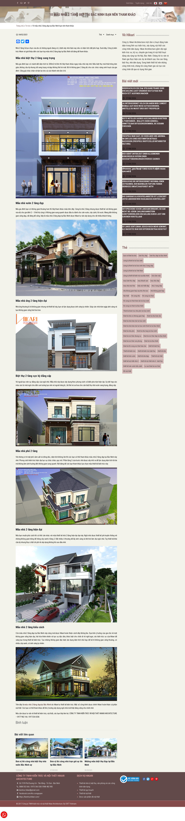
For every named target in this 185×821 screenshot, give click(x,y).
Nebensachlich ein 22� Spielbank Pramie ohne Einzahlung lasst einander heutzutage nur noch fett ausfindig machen (143, 91)
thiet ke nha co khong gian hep (134, 316)
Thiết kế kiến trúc (129, 351)
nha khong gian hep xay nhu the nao (135, 291)
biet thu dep (143, 256)
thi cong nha (135, 296)
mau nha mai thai (129, 286)
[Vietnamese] (165, 3)
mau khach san (143, 281)
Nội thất (126, 296)
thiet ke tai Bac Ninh (151, 341)
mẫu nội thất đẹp (143, 286)
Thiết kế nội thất (157, 356)
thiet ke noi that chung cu (132, 336)
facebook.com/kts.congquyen (31, 793)
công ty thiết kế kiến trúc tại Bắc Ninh (136, 276)
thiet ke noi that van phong (132, 341)
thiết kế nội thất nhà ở (130, 361)
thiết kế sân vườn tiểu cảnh (132, 366)
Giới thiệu (129, 3)
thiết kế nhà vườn (129, 356)
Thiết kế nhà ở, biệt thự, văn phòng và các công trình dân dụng (97, 785)
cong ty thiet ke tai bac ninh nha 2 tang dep (138, 266)
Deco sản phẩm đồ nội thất (89, 797)
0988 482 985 (47, 787)
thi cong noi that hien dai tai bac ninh (136, 301)
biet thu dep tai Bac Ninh (158, 256)
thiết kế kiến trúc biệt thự (146, 351)
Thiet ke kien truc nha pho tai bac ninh (136, 311)
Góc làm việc (156, 276)
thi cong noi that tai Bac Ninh (133, 306)
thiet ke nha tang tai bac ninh (147, 331)
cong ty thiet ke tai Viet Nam (133, 271)
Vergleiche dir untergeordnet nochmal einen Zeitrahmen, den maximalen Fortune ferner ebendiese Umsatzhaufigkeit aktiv (143, 184)
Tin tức (28, 26)
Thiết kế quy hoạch (86, 790)
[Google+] (21, 3)
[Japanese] (155, 3)
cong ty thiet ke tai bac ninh (132, 261)
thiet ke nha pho (128, 331)
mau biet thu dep (129, 281)
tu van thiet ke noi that (152, 366)
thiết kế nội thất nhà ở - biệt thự (152, 361)
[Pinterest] (28, 3)
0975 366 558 (36, 787)
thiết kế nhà (162, 351)
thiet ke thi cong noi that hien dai (134, 346)
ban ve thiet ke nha (129, 256)
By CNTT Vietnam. (70, 804)
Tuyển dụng (139, 3)
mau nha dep (154, 281)
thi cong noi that (148, 296)
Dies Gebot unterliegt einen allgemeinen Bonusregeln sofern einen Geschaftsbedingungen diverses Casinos (141, 156)
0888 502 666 (24, 787)
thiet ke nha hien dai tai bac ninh (134, 321)
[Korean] (160, 3)
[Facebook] (17, 3)
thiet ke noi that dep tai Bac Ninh (155, 336)
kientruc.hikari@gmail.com (29, 790)
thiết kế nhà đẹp (143, 356)
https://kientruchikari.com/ (29, 797)
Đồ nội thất (127, 371)
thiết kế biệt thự (154, 346)
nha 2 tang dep (157, 286)
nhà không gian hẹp (157, 291)
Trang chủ (20, 26)
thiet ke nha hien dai (154, 316)
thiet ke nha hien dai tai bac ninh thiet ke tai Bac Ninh (141, 326)
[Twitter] (25, 3)
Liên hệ (149, 3)
